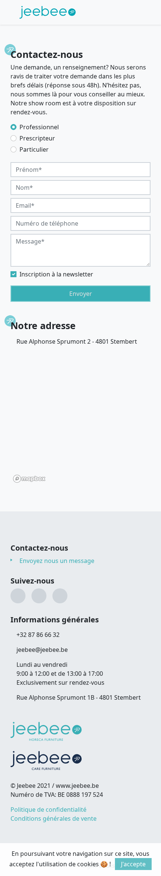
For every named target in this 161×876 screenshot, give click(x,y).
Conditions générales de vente (53, 818)
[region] (80, 417)
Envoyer (80, 294)
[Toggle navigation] (134, 12)
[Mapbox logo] (29, 478)
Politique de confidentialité (48, 809)
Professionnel (39, 127)
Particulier (34, 149)
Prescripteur (37, 138)
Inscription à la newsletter (56, 274)
